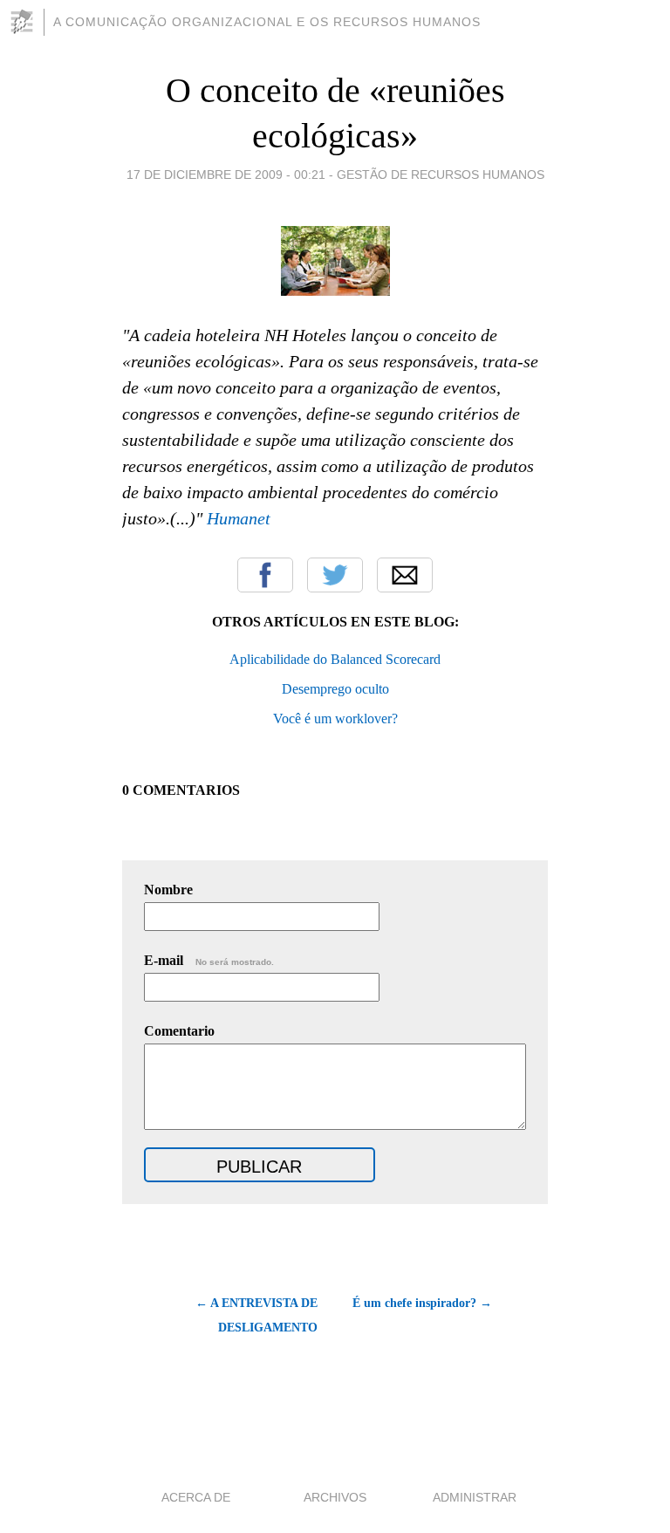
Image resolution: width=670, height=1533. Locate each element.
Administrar (474, 1497)
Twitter (335, 575)
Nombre (168, 889)
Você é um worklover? (335, 718)
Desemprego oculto (335, 688)
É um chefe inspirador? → (422, 1303)
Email (405, 575)
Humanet (238, 518)
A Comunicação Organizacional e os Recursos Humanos (267, 22)
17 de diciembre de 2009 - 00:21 (225, 174)
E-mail (209, 960)
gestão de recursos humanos (440, 174)
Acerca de (195, 1497)
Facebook (265, 575)
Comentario (179, 1030)
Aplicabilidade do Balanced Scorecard (335, 659)
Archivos (335, 1497)
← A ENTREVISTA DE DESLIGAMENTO (256, 1315)
